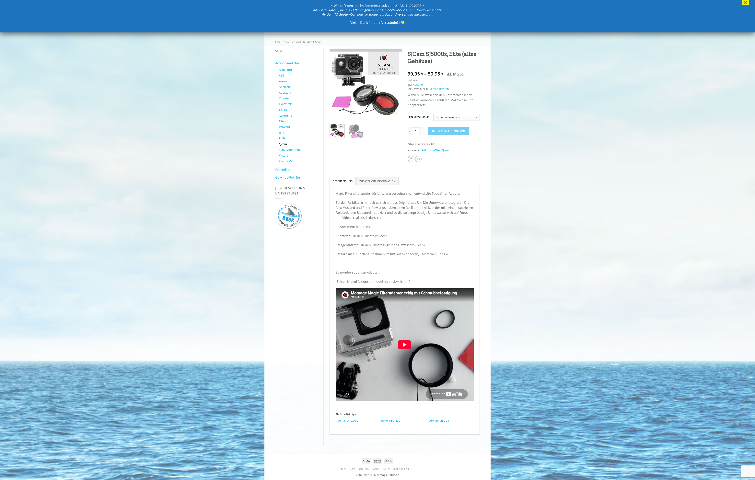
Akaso (283, 81)
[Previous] (336, 84)
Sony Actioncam (289, 150)
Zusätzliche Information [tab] (377, 181)
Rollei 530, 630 (390, 420)
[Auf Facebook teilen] (411, 159)
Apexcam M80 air (438, 420)
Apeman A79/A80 (347, 420)
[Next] (395, 84)
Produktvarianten (418, 116)
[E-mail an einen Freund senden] (418, 159)
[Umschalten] (316, 63)
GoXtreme (285, 115)
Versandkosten (439, 89)
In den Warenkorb (448, 131)
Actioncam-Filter (298, 41)
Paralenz (284, 127)
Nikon (283, 121)
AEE (281, 75)
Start (279, 41)
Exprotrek (285, 104)
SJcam (317, 41)
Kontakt (363, 469)
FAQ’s (375, 469)
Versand (418, 84)
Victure (283, 155)
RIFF (281, 133)
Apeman (284, 87)
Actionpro (285, 70)
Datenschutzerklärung (397, 469)
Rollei (282, 138)
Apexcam (285, 92)
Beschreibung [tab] (343, 181)
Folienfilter (283, 170)
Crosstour (285, 98)
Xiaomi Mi (285, 161)
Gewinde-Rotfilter (288, 177)
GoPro (283, 110)
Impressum (348, 469)
